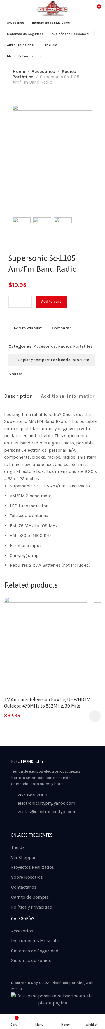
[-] (11, 302)
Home (19, 71)
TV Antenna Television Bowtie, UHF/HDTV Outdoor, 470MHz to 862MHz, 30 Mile (47, 702)
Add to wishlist (27, 328)
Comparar (61, 328)
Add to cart (51, 301)
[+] (28, 302)
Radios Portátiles (75, 346)
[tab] (18, 396)
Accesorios (43, 71)
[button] (95, 716)
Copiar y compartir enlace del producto (53, 360)
